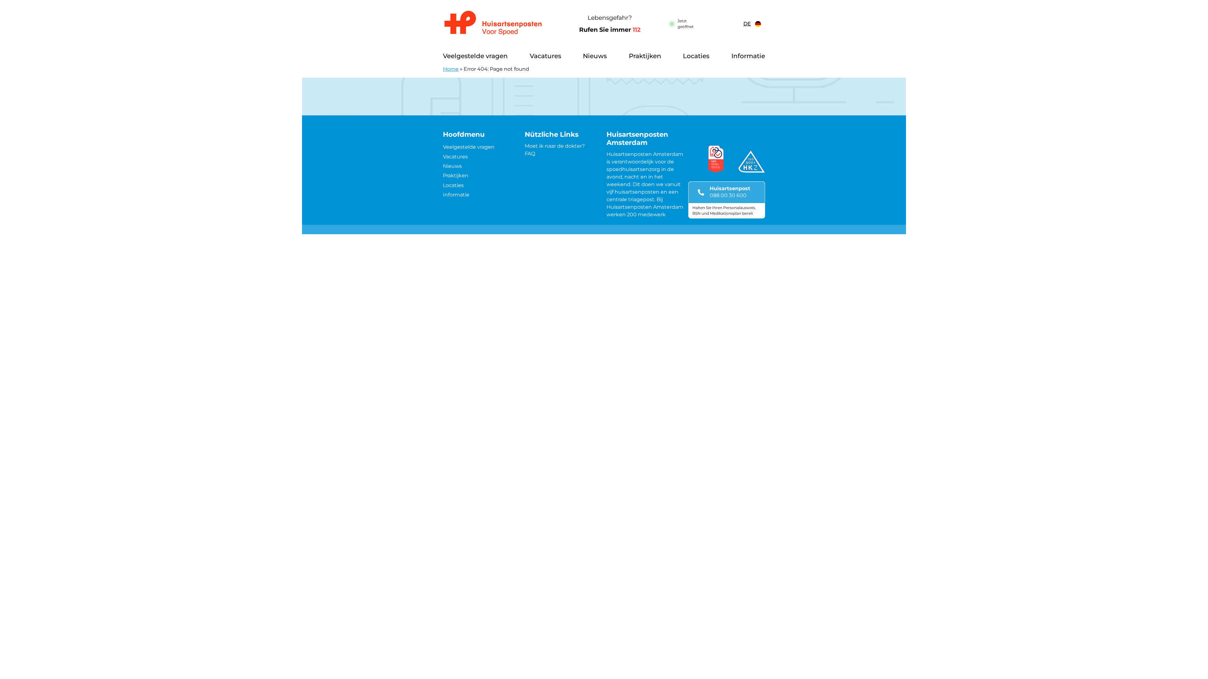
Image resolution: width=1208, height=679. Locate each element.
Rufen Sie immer (609, 29)
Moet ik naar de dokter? (555, 146)
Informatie (748, 56)
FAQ (530, 154)
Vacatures (545, 56)
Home (451, 69)
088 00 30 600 (728, 195)
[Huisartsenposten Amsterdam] (498, 24)
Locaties (696, 56)
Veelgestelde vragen (475, 56)
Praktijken (645, 56)
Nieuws (595, 56)
